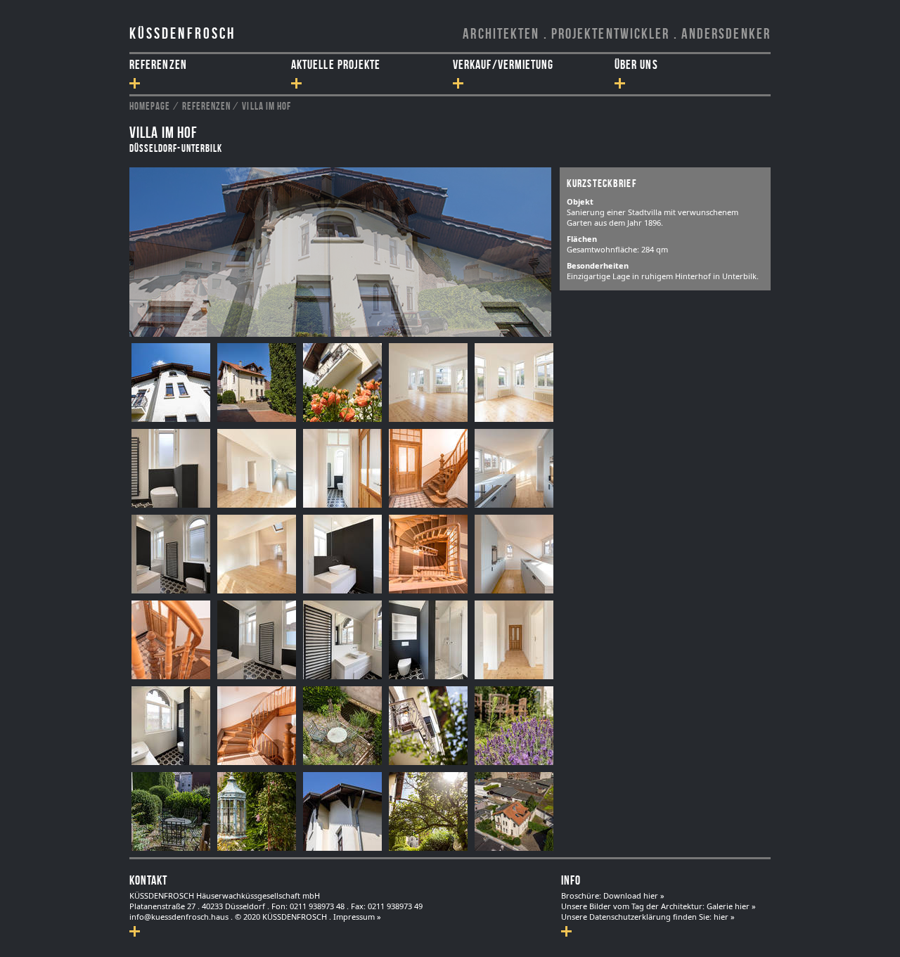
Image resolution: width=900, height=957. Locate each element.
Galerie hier (729, 906)
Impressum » (357, 916)
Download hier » (633, 895)
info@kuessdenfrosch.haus (179, 916)
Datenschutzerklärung (630, 916)
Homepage (149, 106)
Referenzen (206, 106)
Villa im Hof (266, 106)
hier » (724, 916)
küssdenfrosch (182, 33)
